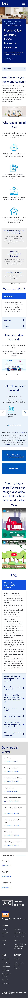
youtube (18, 905)
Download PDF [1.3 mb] (12, 761)
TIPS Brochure (20, 440)
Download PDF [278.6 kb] (13, 771)
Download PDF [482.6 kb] (13, 801)
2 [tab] (10, 425)
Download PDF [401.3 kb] (13, 813)
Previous (3, 413)
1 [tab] (8, 425)
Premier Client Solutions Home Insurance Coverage (13, 38)
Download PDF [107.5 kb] (13, 835)
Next (25, 413)
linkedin (23, 905)
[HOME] (5, 22)
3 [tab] (12, 425)
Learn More (5, 866)
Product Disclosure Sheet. (21, 432)
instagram (20, 905)
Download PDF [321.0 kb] (13, 825)
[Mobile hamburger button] (23, 3)
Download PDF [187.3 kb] (13, 845)
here (7, 919)
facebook (15, 905)
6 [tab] (20, 425)
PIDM (8, 444)
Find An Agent (8, 59)
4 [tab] (15, 425)
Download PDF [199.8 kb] (13, 781)
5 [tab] (17, 425)
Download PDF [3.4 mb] (12, 791)
